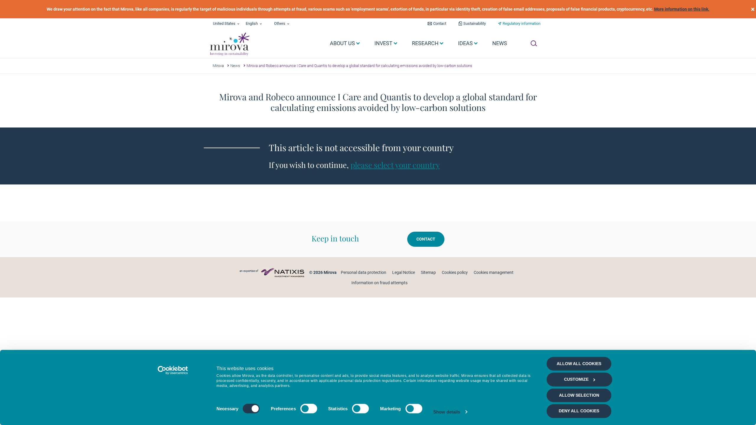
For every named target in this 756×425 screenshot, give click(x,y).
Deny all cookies (579, 411)
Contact (439, 23)
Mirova (218, 65)
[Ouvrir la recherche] (533, 43)
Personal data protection (363, 272)
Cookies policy (455, 272)
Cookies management (494, 272)
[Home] (229, 44)
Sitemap (428, 272)
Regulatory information (521, 23)
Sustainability (474, 23)
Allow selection (579, 395)
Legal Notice (403, 272)
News (235, 65)
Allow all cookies (579, 363)
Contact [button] (425, 239)
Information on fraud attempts (379, 282)
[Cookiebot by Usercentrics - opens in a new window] (173, 370)
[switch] (308, 408)
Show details (446, 411)
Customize (576, 379)
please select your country (395, 165)
